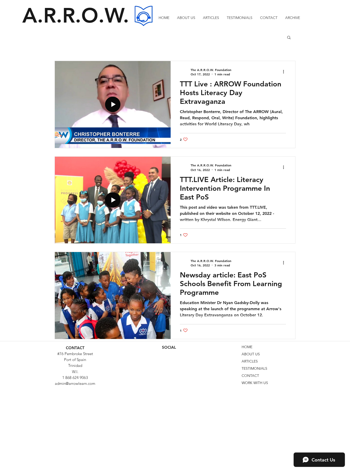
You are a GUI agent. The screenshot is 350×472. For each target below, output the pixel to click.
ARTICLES (250, 361)
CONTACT (250, 375)
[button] (292, 17)
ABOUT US (251, 354)
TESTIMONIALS (254, 368)
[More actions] (285, 72)
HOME (247, 347)
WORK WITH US (255, 382)
